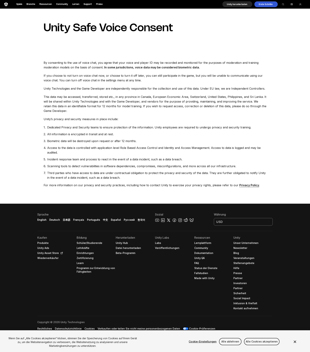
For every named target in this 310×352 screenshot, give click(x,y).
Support (88, 4)
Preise (99, 4)
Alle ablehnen (230, 341)
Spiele (19, 4)
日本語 (66, 219)
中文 (105, 219)
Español (116, 219)
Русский (129, 219)
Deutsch (54, 219)
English (41, 219)
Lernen (75, 4)
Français (78, 219)
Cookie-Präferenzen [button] (202, 328)
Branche (31, 4)
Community (62, 4)
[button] (237, 4)
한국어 (141, 219)
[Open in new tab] (61, 253)
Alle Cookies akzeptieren (262, 341)
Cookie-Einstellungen (203, 341)
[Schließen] (295, 342)
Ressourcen (45, 4)
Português (93, 219)
